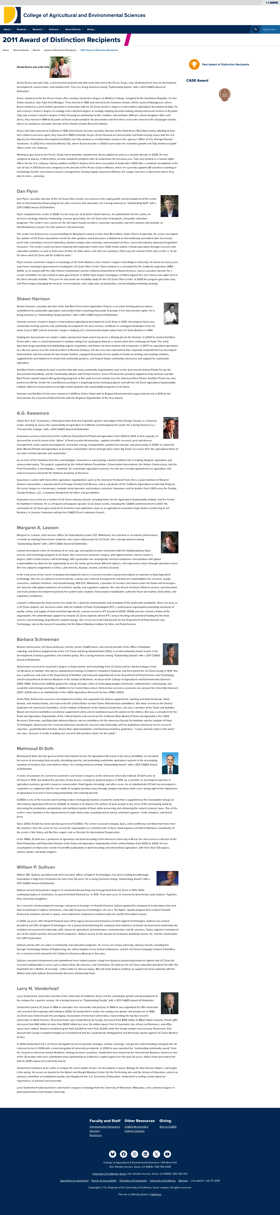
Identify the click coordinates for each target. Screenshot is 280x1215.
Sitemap (183, 1180)
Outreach (54, 29)
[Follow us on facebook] (123, 1154)
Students (21, 29)
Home (6, 50)
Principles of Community (133, 1180)
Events (36, 50)
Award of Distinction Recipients (60, 50)
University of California (163, 1180)
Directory (95, 1131)
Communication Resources (105, 1127)
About (7, 29)
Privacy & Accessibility (104, 1180)
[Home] (12, 15)
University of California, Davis (109, 1174)
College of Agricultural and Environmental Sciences (84, 15)
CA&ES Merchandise (136, 1127)
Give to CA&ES (168, 1127)
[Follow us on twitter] (156, 1154)
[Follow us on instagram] (134, 1154)
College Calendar (135, 1131)
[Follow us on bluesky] (112, 1154)
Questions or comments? (74, 1180)
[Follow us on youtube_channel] (167, 1154)
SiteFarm (156, 1194)
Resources (96, 1135)
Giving (90, 29)
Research (37, 29)
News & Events (73, 29)
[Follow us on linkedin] (145, 1154)
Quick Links (269, 29)
